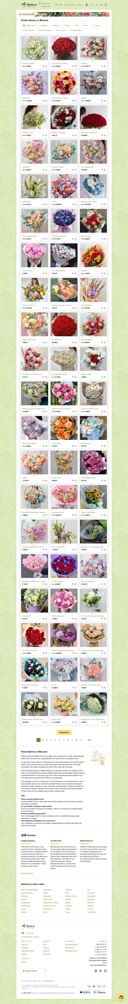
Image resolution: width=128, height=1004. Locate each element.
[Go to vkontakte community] (96, 971)
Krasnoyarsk (47, 899)
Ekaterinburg (25, 906)
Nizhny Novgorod (49, 906)
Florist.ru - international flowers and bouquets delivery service (52, 993)
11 (80, 740)
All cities (90, 909)
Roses (23, 961)
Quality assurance (27, 951)
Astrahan (24, 896)
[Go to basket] (101, 5)
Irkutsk (23, 909)
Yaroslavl (90, 906)
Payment (46, 951)
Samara (68, 899)
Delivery (46, 947)
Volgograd (91, 899)
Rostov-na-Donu (71, 896)
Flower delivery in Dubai (30, 937)
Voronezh (90, 902)
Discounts (46, 954)
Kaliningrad (47, 889)
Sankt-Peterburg (27, 893)
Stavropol (68, 906)
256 (89, 740)
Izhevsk (23, 912)
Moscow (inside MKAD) (29, 889)
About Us (24, 944)
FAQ (44, 944)
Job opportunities (71, 944)
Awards (24, 954)
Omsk (45, 912)
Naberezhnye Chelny (50, 902)
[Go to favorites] (97, 5)
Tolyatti (67, 909)
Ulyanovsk (91, 893)
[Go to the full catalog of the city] (29, 5)
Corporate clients (71, 951)
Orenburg (68, 889)
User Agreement (48, 981)
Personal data (26, 981)
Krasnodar (47, 896)
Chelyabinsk (25, 902)
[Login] (106, 5)
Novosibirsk (47, 909)
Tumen (67, 912)
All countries (91, 912)
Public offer (37, 981)
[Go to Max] (105, 971)
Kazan (45, 893)
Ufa (88, 889)
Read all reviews (27, 873)
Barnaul (24, 899)
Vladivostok (91, 896)
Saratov (68, 902)
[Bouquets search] (92, 5)
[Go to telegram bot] (101, 971)
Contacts (24, 947)
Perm (67, 893)
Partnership (69, 947)
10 (76, 740)
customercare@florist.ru (98, 965)
